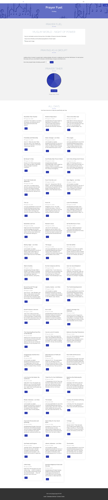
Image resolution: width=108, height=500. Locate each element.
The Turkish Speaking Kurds (74, 287)
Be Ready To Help (29, 159)
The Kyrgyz (48, 244)
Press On (47, 202)
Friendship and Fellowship (31, 137)
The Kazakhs (70, 443)
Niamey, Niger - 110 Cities (31, 244)
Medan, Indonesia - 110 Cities (32, 399)
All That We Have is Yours (73, 223)
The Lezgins (70, 137)
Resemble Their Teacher (30, 116)
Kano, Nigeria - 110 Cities (73, 180)
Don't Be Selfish (71, 244)
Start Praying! (54, 90)
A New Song (27, 464)
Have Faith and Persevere (74, 354)
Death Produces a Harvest (31, 309)
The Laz (26, 202)
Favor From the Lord (50, 180)
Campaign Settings (51, 496)
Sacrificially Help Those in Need (54, 159)
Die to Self (48, 309)
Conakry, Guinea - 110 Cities (52, 287)
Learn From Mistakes (72, 202)
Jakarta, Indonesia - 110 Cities (53, 443)
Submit (52, 62)
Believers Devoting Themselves (75, 332)
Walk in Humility (28, 265)
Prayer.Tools (55, 493)
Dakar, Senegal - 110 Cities (52, 137)
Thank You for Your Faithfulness (53, 377)
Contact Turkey (60, 496)
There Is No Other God (73, 116)
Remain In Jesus (49, 223)
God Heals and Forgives (30, 443)
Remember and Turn (29, 223)
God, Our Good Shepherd (73, 265)
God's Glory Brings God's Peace (75, 159)
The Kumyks (48, 399)
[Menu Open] (83, 2)
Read (26, 128)
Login (45, 496)
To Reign (69, 420)
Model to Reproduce (51, 116)
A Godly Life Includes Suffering (75, 399)
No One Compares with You (52, 265)
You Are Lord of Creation (52, 332)
